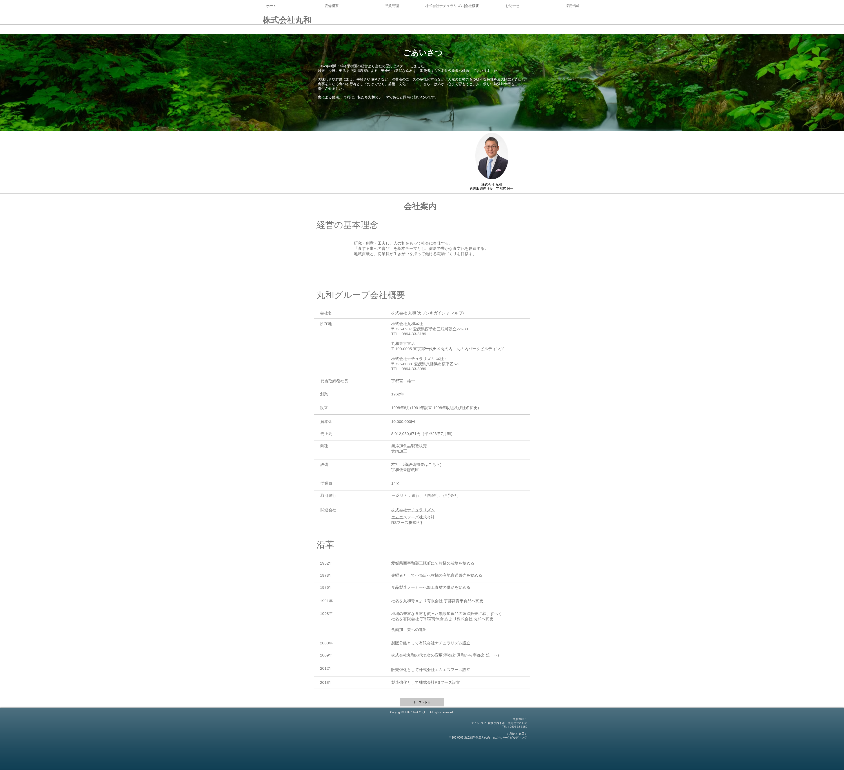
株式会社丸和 (287, 19)
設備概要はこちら (424, 464)
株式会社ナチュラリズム (413, 510)
